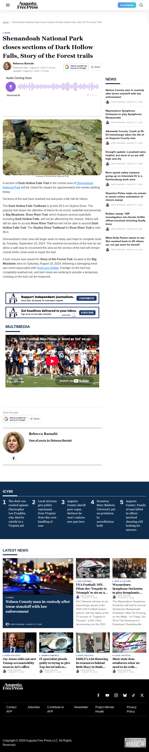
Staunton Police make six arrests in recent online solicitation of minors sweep (126, 196)
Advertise (34, 707)
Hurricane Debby (48, 267)
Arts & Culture (122, 581)
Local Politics (122, 656)
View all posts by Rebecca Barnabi (50, 440)
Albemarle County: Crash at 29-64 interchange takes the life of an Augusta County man (125, 135)
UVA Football (85, 581)
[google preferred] (76, 67)
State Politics (12, 656)
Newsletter (81, 707)
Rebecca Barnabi (43, 434)
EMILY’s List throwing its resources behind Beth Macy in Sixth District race (92, 665)
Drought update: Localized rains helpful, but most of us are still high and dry (126, 155)
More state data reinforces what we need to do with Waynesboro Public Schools (126, 666)
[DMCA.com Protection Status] (135, 742)
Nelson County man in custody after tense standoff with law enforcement (125, 93)
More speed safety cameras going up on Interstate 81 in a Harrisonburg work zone (124, 176)
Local (10, 598)
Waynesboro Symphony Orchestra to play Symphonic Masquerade (124, 114)
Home (6, 22)
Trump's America (50, 656)
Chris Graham (118, 102)
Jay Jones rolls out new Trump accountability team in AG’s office (19, 663)
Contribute (127, 5)
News (7, 33)
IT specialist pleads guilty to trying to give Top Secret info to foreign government (54, 665)
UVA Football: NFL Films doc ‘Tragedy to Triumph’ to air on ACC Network (92, 590)
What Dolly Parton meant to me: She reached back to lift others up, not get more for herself (125, 241)
